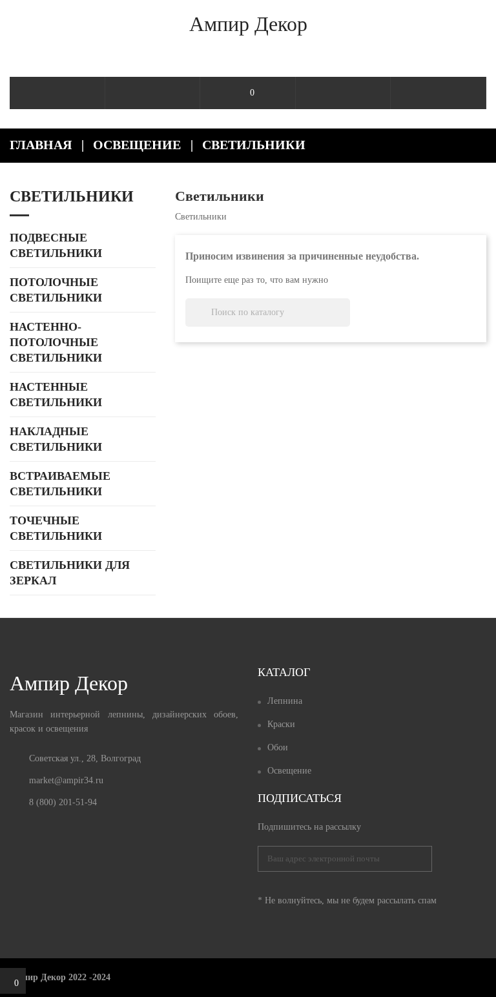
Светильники (72, 197)
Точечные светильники (56, 528)
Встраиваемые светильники (60, 483)
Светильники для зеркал (70, 573)
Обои (277, 747)
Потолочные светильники (56, 290)
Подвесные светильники (56, 245)
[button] (438, 93)
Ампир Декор (248, 24)
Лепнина (284, 701)
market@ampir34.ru (66, 780)
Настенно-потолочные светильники (56, 342)
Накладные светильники (56, 439)
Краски (281, 724)
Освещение (289, 771)
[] (345, 323)
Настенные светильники (56, 394)
